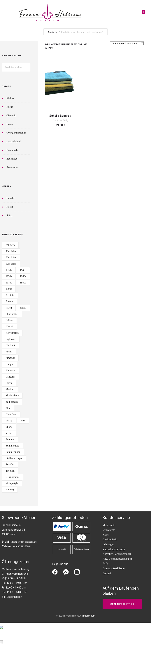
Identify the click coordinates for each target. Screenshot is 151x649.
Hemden (10, 198)
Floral (23, 307)
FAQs (105, 563)
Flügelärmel (12, 314)
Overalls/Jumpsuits (16, 132)
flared (9, 307)
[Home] (50, 21)
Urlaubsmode (13, 477)
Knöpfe (9, 364)
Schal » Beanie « (60, 115)
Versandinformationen (114, 549)
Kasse (105, 534)
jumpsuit (10, 357)
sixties (9, 433)
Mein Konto (109, 525)
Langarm (10, 376)
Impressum (89, 615)
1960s (23, 276)
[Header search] (131, 13)
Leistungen (108, 544)
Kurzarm (10, 370)
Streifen (10, 464)
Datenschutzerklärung (114, 568)
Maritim (10, 389)
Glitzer (9, 320)
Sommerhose (12, 445)
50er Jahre (11, 257)
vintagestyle (12, 483)
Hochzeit (10, 345)
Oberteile (11, 115)
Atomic (9, 301)
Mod (8, 408)
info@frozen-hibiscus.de (23, 541)
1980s (23, 282)
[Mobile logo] (1, 624)
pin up (9, 420)
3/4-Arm (10, 245)
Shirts (9, 215)
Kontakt (107, 573)
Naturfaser (11, 414)
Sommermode (13, 452)
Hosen (9, 124)
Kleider (10, 98)
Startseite (52, 32)
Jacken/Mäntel (13, 141)
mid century (12, 401)
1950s (9, 276)
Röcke (9, 106)
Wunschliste (109, 530)
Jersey (9, 351)
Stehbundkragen (14, 458)
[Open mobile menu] (120, 13)
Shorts (9, 426)
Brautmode (12, 150)
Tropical (10, 470)
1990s (9, 289)
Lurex (9, 383)
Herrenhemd (12, 332)
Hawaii (9, 326)
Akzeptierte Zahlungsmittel (117, 554)
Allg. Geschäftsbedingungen (117, 558)
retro (22, 420)
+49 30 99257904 (22, 546)
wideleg (10, 489)
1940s (23, 270)
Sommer (10, 439)
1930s (9, 270)
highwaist (11, 339)
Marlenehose (12, 395)
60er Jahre (11, 263)
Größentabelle (110, 539)
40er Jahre (11, 251)
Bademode (11, 158)
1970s (9, 282)
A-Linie (10, 295)
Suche (26, 67)
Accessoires (12, 167)
